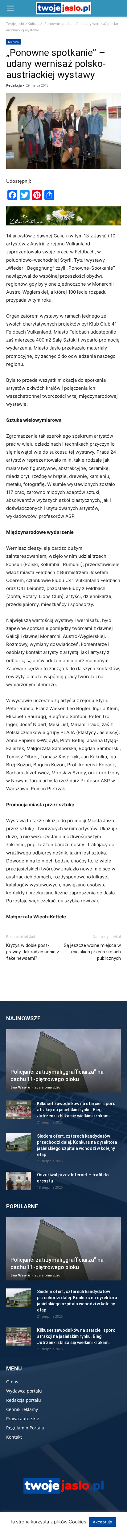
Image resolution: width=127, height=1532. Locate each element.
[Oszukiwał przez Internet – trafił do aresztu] (18, 1181)
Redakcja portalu (23, 1400)
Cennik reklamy (22, 1409)
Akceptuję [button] (102, 1521)
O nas (12, 1382)
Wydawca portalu (24, 1391)
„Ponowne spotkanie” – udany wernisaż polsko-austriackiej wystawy (56, 63)
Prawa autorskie (22, 1418)
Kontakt (14, 1437)
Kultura (33, 23)
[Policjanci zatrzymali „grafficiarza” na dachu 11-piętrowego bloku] (63, 1060)
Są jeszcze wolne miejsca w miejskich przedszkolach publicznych (92, 952)
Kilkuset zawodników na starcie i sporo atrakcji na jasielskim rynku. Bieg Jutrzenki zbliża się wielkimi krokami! (76, 1109)
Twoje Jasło (15, 23)
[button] (10, 8)
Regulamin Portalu (25, 1428)
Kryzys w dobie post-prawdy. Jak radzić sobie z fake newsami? (32, 952)
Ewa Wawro (20, 1087)
